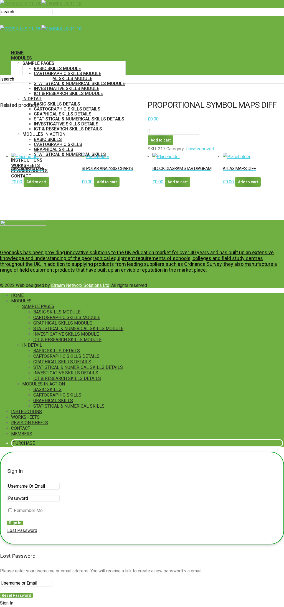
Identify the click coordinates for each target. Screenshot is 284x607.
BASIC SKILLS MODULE (57, 68)
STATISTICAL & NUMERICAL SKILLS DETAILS (79, 119)
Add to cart (161, 140)
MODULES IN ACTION (43, 134)
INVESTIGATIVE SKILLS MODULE (66, 88)
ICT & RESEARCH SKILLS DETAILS (68, 129)
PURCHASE (23, 191)
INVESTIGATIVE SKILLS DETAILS (66, 124)
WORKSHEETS (25, 417)
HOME (17, 52)
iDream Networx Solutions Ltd (80, 285)
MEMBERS (21, 433)
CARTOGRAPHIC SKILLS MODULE (67, 73)
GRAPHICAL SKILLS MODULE (63, 78)
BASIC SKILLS (48, 139)
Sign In (6, 603)
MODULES (21, 58)
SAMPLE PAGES (38, 63)
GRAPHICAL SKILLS (53, 149)
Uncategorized (200, 148)
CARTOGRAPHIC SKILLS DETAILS (67, 109)
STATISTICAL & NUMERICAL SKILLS (69, 406)
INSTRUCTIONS (26, 411)
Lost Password (22, 530)
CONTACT (20, 428)
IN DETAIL (32, 345)
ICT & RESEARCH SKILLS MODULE (68, 93)
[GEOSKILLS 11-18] (41, 3)
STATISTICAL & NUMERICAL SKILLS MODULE (79, 83)
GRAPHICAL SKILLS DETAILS (63, 114)
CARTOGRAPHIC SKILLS (58, 144)
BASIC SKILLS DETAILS (57, 104)
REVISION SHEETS (29, 422)
